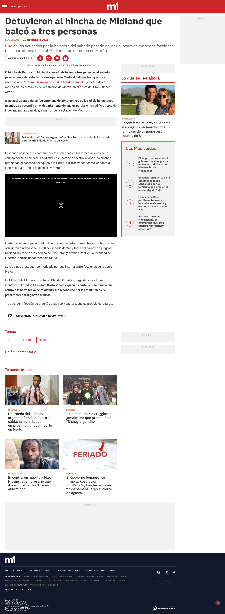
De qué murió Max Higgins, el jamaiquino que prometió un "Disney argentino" (89, 417)
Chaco (123, 576)
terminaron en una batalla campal (60, 82)
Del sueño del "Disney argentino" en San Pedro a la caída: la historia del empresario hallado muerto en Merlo (66, 139)
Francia (27, 580)
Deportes (49, 570)
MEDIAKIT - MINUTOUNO (15, 602)
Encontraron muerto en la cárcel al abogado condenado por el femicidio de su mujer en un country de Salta (146, 129)
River (27, 576)
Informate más (29, 133)
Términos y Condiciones (18, 589)
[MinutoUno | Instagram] (159, 572)
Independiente (40, 576)
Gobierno (53, 585)
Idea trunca (14, 409)
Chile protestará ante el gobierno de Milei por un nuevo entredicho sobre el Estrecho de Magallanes (153, 164)
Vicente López (37, 585)
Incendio (58, 580)
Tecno (78, 570)
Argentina (71, 580)
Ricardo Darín (95, 576)
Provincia (71, 473)
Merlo (11, 340)
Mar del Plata (12, 580)
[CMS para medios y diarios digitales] (164, 609)
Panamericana (42, 580)
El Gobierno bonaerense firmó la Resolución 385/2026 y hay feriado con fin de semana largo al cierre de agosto (89, 485)
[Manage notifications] (217, 602)
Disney (84, 580)
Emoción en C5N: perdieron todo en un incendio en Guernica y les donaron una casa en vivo (153, 203)
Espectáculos (64, 570)
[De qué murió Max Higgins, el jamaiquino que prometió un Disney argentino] (90, 390)
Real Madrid (66, 576)
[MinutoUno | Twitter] (167, 572)
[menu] (6, 6)
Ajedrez (122, 580)
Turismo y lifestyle (95, 570)
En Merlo (70, 409)
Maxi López (96, 580)
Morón (43, 340)
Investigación (128, 118)
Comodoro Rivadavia (16, 585)
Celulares (111, 576)
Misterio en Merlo (16, 473)
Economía (35, 570)
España (80, 576)
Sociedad (12, 39)
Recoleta (110, 580)
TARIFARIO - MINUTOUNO (16, 604)
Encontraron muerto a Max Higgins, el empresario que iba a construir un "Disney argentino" (29, 483)
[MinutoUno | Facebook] (173, 572)
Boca (54, 576)
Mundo (112, 570)
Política (9, 570)
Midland (27, 340)
